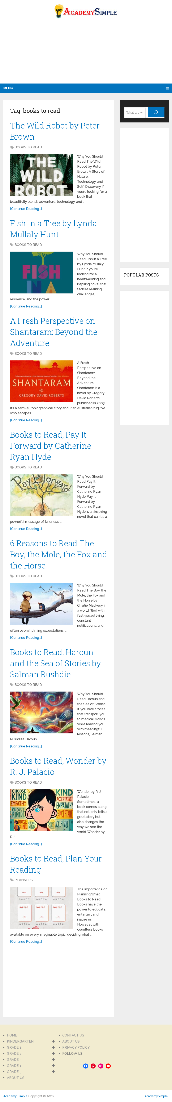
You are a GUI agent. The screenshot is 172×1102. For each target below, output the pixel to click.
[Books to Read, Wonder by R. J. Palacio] (41, 810)
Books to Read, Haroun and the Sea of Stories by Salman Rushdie (55, 663)
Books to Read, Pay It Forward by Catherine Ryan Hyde (50, 445)
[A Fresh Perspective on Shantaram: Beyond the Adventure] (41, 381)
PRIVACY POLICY (76, 1047)
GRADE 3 (14, 1060)
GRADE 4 (14, 1066)
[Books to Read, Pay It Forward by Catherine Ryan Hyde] (41, 495)
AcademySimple (156, 1096)
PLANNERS (23, 880)
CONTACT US (73, 1035)
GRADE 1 (14, 1047)
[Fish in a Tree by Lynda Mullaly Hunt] (41, 272)
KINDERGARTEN (20, 1041)
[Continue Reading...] (26, 209)
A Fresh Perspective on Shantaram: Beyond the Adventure (53, 331)
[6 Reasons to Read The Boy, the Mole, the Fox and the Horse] (41, 604)
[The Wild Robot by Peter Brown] (41, 175)
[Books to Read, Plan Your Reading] (41, 908)
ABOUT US (15, 1078)
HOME (12, 1035)
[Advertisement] (41, 54)
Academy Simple (15, 1096)
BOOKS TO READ (28, 147)
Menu (8, 88)
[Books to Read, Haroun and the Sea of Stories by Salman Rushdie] (41, 712)
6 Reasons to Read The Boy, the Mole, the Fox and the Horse (58, 554)
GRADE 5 (14, 1072)
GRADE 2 (14, 1054)
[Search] (156, 112)
